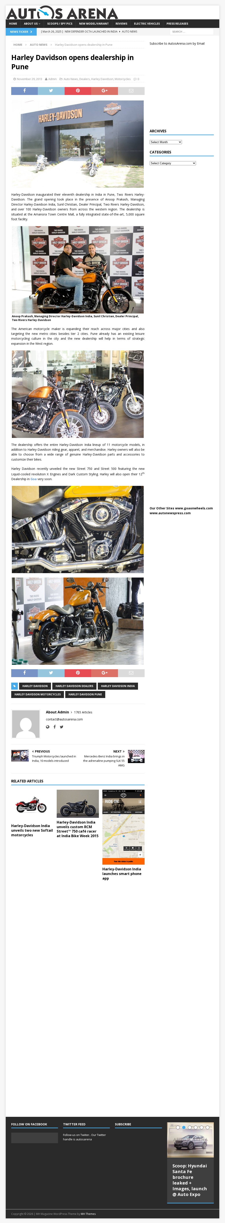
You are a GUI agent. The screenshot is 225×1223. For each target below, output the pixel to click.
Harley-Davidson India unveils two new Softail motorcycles (32, 830)
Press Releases (177, 24)
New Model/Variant (94, 24)
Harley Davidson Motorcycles (38, 694)
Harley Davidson (102, 79)
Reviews (121, 24)
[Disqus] (78, 941)
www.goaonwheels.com (194, 508)
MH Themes (88, 1214)
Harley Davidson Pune (85, 694)
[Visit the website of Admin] (47, 727)
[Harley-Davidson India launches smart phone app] (123, 827)
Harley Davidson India (118, 686)
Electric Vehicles (147, 24)
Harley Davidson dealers (74, 686)
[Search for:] (192, 31)
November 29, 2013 (29, 79)
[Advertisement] (183, 89)
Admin (52, 79)
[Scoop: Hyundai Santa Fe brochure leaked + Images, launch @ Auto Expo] (190, 1139)
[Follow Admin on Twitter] (60, 727)
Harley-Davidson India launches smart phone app (122, 874)
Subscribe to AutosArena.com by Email (177, 43)
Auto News (71, 79)
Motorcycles (123, 79)
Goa (34, 479)
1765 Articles (83, 712)
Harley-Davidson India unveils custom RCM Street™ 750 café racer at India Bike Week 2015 (77, 829)
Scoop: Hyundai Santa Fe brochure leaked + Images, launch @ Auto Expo (189, 1180)
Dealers (84, 79)
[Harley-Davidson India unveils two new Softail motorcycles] (32, 806)
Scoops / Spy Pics (59, 24)
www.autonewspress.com (170, 513)
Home (13, 24)
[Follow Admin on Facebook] (53, 727)
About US (31, 24)
